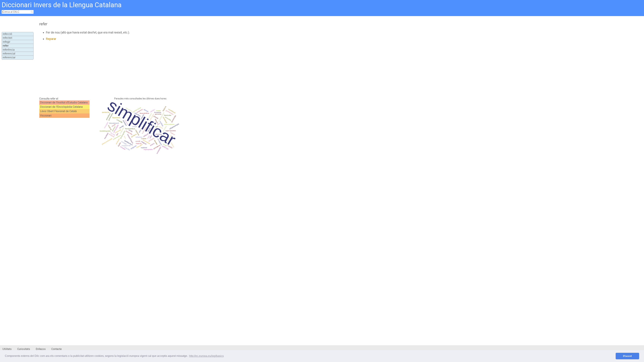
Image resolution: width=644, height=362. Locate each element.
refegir (6, 41)
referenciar (9, 57)
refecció (7, 34)
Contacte (56, 349)
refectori (7, 37)
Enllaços (41, 349)
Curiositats (23, 349)
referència (9, 49)
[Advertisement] (120, 68)
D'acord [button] (627, 356)
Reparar (51, 39)
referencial (9, 53)
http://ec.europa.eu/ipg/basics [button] (206, 355)
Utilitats (7, 349)
